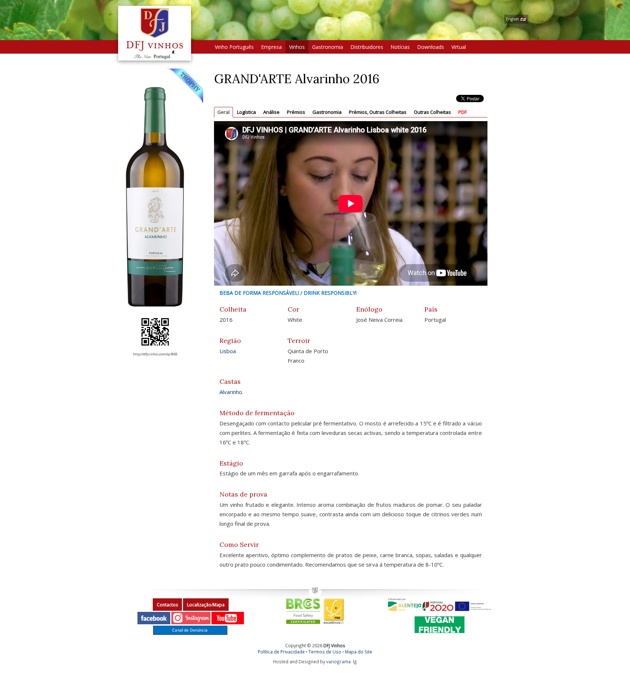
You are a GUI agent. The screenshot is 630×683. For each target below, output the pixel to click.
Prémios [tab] (296, 112)
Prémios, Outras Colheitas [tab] (378, 112)
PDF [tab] (462, 112)
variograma (338, 661)
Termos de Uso (324, 652)
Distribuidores (366, 46)
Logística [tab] (246, 112)
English (513, 19)
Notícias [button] (400, 46)
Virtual (458, 46)
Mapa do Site (358, 652)
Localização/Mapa (206, 605)
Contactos (167, 605)
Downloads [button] (430, 46)
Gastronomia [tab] (327, 112)
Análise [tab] (271, 112)
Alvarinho (230, 391)
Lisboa (227, 351)
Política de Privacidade (281, 652)
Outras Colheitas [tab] (432, 112)
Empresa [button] (271, 46)
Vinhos (297, 46)
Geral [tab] (223, 112)
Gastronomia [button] (327, 46)
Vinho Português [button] (234, 46)
